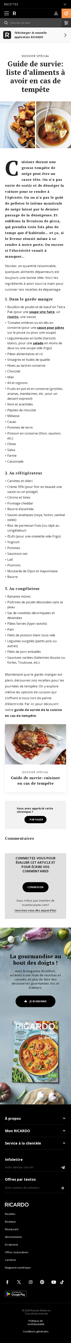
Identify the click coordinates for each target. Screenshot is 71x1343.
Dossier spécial (35, 56)
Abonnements (13, 1237)
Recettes (10, 1214)
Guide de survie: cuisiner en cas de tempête (35, 780)
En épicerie (11, 1244)
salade (38, 343)
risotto (12, 317)
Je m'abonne (38, 1001)
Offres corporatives (16, 1252)
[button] (66, 13)
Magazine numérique (18, 1267)
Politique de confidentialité (35, 1322)
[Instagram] (31, 1282)
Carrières (10, 1260)
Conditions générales (36, 1331)
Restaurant (11, 1229)
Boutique (10, 1221)
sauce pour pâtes (50, 327)
